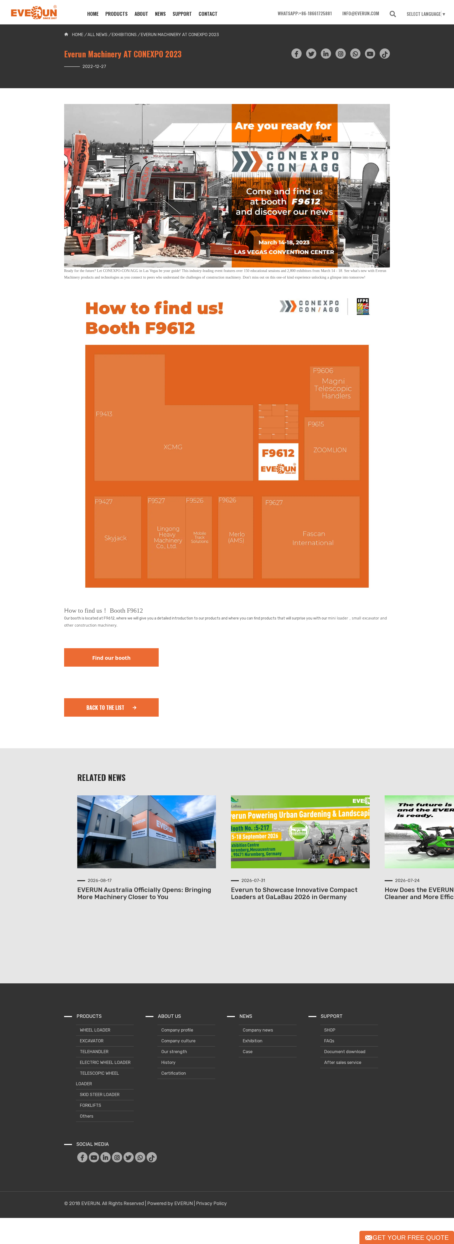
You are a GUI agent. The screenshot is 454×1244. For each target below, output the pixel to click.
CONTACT (208, 13)
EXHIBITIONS (124, 34)
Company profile (176, 1030)
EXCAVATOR (91, 1040)
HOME (93, 13)
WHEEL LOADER (94, 1030)
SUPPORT (182, 13)
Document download (344, 1051)
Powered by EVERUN (170, 1203)
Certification (173, 1073)
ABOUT (141, 13)
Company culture (177, 1040)
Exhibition (252, 1040)
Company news (257, 1030)
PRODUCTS (116, 13)
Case (247, 1051)
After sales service (342, 1062)
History (168, 1062)
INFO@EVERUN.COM (360, 13)
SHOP (329, 1030)
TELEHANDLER (94, 1051)
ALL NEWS (98, 34)
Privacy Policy (211, 1203)
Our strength (173, 1051)
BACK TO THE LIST (106, 707)
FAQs (328, 1040)
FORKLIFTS (90, 1105)
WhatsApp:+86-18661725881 (305, 13)
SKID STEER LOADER (99, 1094)
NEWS (160, 13)
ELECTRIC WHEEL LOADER (105, 1062)
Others (86, 1116)
